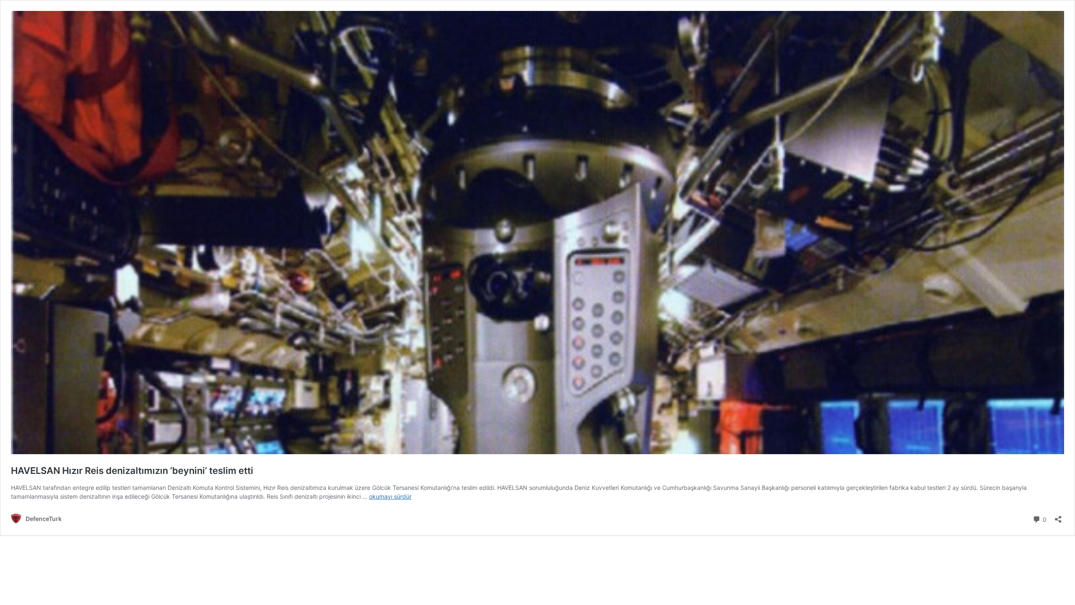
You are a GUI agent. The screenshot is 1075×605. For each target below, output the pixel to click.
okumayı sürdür (390, 496)
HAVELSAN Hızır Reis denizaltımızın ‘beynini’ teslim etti (132, 470)
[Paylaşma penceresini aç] (1058, 516)
